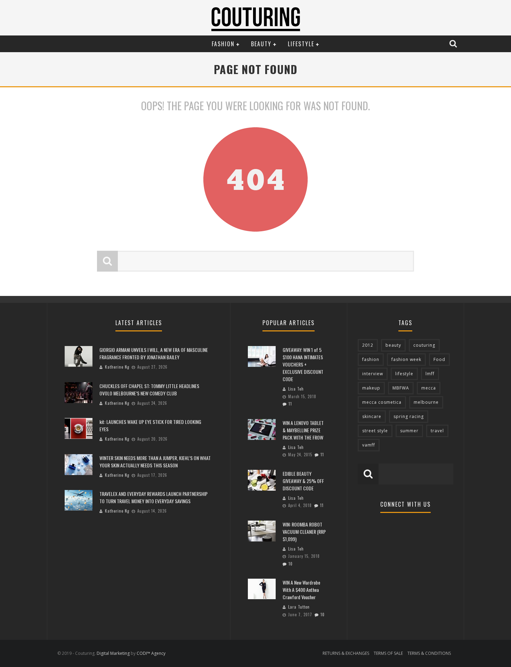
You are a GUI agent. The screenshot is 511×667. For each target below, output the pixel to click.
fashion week (406, 359)
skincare (371, 416)
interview (372, 374)
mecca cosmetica (382, 402)
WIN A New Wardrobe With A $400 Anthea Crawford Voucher (301, 590)
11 (290, 404)
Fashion (223, 44)
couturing (424, 345)
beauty (393, 345)
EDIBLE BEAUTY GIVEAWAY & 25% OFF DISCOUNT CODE (303, 481)
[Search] (454, 43)
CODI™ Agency (151, 653)
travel (437, 431)
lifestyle (404, 374)
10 (291, 563)
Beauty (261, 44)
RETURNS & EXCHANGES (346, 653)
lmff (430, 374)
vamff (368, 445)
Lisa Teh (296, 389)
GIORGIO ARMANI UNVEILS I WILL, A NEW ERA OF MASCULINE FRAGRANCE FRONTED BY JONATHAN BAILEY (153, 353)
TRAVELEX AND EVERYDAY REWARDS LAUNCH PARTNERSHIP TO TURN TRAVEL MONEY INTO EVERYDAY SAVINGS (153, 497)
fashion (370, 359)
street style (375, 431)
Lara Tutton (299, 607)
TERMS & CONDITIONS (429, 653)
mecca (428, 388)
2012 (367, 345)
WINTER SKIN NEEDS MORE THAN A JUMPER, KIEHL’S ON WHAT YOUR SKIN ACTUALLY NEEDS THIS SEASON (155, 461)
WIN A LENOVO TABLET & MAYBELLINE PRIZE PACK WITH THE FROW (303, 430)
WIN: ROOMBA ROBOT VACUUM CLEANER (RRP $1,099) (304, 532)
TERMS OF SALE (388, 653)
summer (409, 431)
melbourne (426, 402)
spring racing (409, 416)
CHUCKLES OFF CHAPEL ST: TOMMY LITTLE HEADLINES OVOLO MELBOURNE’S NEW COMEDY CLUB (149, 389)
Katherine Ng (117, 367)
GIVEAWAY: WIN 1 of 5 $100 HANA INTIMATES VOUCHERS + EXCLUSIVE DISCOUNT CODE (303, 364)
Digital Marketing (113, 653)
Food (439, 359)
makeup (371, 388)
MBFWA (400, 388)
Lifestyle (301, 44)
